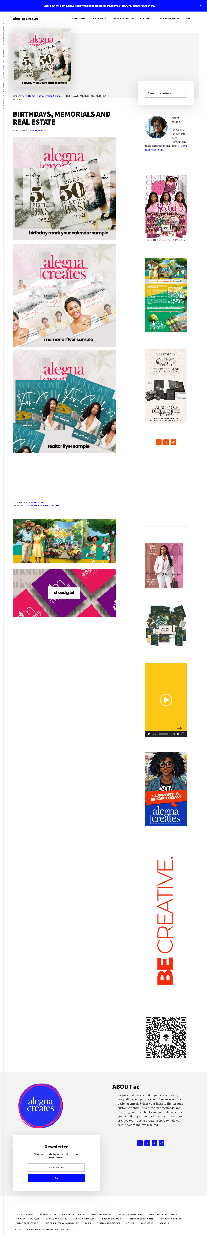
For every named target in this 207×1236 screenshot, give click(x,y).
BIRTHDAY (32, 505)
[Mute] (178, 733)
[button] (166, 700)
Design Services (34, 502)
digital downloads (70, 5)
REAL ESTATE (55, 505)
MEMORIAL (43, 505)
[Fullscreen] (182, 733)
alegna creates (25, 18)
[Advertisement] (64, 480)
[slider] (163, 734)
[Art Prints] (166, 496)
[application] (166, 700)
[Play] (149, 733)
